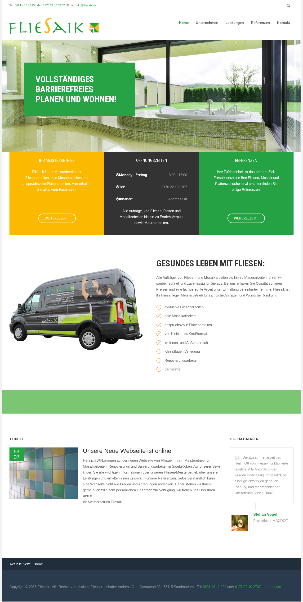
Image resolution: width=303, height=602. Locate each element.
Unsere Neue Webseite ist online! (128, 450)
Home (184, 23)
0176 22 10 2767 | (249, 587)
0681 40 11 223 (25, 5)
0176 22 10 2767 (54, 5)
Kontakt (283, 23)
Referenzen (260, 23)
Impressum (272, 587)
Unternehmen (207, 23)
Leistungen (234, 23)
